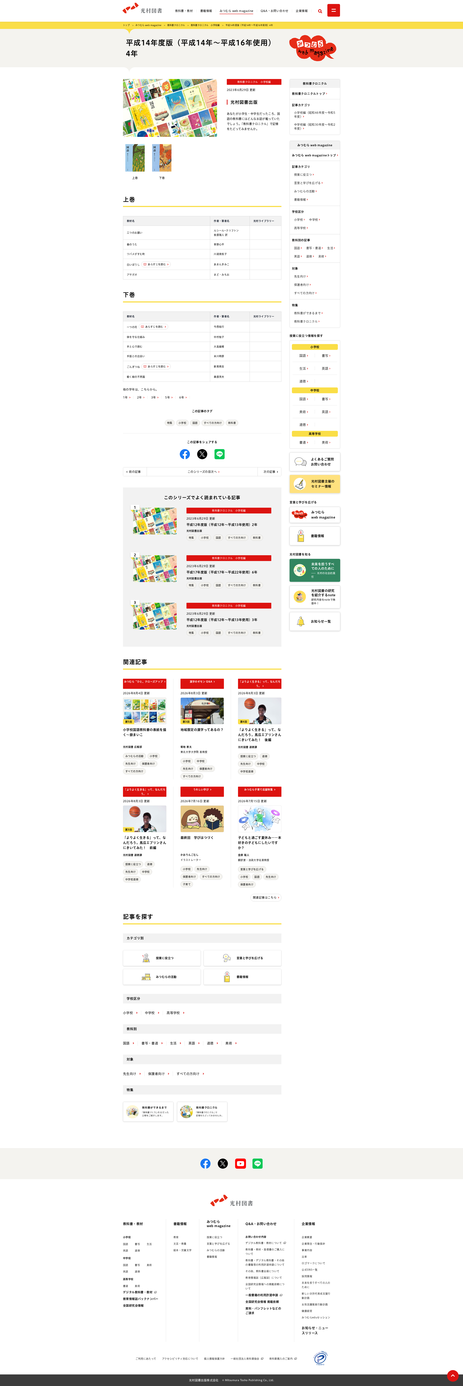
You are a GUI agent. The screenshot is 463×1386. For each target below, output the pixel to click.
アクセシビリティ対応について (180, 1358)
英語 (297, 256)
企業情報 (302, 10)
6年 (181, 397)
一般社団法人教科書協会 (245, 1358)
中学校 (201, 761)
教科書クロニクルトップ (309, 93)
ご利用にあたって (145, 1358)
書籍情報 (206, 10)
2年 (139, 397)
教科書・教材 (184, 10)
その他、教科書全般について (262, 1271)
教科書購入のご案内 (281, 1358)
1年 (125, 397)
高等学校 (300, 228)
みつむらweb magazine (219, 1223)
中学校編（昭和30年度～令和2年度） (314, 126)
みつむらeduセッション (316, 1317)
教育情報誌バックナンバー (140, 1298)
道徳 (264, 756)
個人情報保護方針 (214, 1358)
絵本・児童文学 (182, 1250)
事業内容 (307, 1250)
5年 (167, 397)
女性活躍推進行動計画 (315, 1304)
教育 (176, 1237)
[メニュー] (333, 10)
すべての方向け (213, 423)
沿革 (304, 1256)
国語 (195, 423)
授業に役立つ (248, 756)
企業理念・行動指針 (313, 1243)
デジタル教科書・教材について (263, 1243)
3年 (153, 397)
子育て (187, 884)
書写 (325, 355)
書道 (303, 442)
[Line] (219, 454)
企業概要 (307, 1237)
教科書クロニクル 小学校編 (205, 25)
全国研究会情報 (133, 1305)
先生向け (130, 763)
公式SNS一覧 (309, 1269)
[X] (202, 454)
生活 (330, 248)
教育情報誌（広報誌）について (263, 1277)
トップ (126, 25)
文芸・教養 (179, 1243)
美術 (321, 256)
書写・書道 (314, 248)
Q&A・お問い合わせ (274, 10)
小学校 (182, 423)
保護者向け (148, 763)
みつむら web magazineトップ (314, 155)
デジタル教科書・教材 (137, 1292)
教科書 (232, 423)
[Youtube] (240, 1164)
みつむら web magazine (236, 10)
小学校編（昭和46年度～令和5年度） (314, 114)
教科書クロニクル (176, 25)
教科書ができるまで (308, 313)
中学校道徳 (246, 771)
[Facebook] (185, 454)
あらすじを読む (157, 264)
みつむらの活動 (134, 756)
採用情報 (307, 1276)
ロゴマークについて (313, 1263)
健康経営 (307, 1311)
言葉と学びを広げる (252, 869)
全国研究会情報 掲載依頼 (262, 1301)
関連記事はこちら (265, 897)
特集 (169, 423)
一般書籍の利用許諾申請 (261, 1295)
